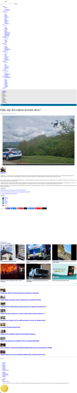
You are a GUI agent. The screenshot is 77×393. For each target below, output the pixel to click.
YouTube (38, 208)
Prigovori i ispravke (3, 241)
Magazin (4, 61)
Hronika (4, 98)
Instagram (20, 208)
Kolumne (4, 101)
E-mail (5, 205)
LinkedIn (5, 203)
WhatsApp (6, 202)
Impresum (4, 376)
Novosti (4, 11)
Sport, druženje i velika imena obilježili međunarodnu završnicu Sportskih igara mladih (26, 347)
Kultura (4, 43)
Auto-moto (4, 369)
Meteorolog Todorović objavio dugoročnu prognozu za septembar (19, 293)
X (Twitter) (6, 198)
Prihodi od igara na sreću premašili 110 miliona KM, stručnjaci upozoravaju (22, 354)
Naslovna (4, 6)
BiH (3, 93)
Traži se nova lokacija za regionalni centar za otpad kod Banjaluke (19, 341)
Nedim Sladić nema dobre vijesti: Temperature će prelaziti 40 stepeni (20, 299)
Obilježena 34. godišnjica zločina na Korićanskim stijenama (17, 334)
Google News (32, 208)
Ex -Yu (4, 96)
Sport (3, 24)
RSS (3, 380)
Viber (5, 199)
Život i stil (4, 51)
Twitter (4, 379)
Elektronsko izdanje (6, 381)
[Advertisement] (31, 218)
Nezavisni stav (5, 102)
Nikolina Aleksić (3, 172)
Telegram (5, 200)
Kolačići (4, 375)
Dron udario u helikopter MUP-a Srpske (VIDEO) (8, 193)
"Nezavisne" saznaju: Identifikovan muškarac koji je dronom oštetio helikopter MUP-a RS (15, 191)
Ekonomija (4, 36)
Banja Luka (4, 99)
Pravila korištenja (5, 373)
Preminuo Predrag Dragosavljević (10, 327)
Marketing (4, 372)
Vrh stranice (3, 360)
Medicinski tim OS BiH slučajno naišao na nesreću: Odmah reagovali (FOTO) (23, 306)
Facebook (6, 197)
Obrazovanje (5, 95)
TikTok (45, 208)
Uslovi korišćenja (5, 374)
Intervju (4, 100)
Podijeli (3, 195)
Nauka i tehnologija (6, 76)
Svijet (3, 97)
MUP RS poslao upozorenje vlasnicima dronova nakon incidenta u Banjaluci (13, 190)
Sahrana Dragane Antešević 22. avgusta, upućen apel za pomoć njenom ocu (22, 313)
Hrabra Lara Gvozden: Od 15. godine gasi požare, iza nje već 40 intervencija (22, 320)
